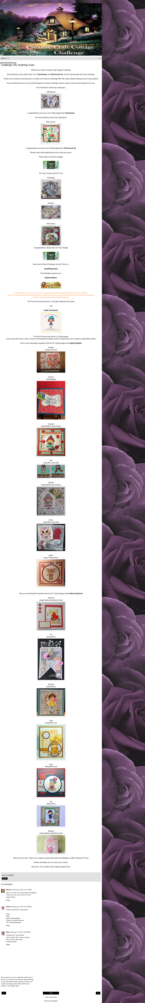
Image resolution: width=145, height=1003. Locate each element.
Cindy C (51, 377)
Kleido (8, 906)
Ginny (51, 520)
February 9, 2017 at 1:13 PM (22, 890)
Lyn (51, 801)
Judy (51, 720)
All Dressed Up (57, 74)
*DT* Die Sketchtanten (13, 922)
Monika (51, 831)
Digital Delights (51, 278)
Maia (8, 932)
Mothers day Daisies (53, 426)
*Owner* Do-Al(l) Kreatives (15, 920)
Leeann (52, 122)
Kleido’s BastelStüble (13, 918)
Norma (52, 224)
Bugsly (53, 379)
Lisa (51, 764)
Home (51, 993)
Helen (51, 555)
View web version (51, 997)
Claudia (51, 424)
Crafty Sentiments (51, 310)
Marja (53, 178)
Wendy (52, 92)
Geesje (51, 482)
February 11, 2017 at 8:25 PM (21, 906)
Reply (8, 900)
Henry (53, 637)
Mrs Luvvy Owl (53, 463)
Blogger (55, 1001)
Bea (52, 203)
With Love (53, 723)
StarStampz (42, 74)
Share (4, 878)
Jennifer (51, 684)
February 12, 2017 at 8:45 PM (20, 932)
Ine (51, 635)
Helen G (51, 598)
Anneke (51, 347)
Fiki (51, 460)
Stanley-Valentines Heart (53, 600)
